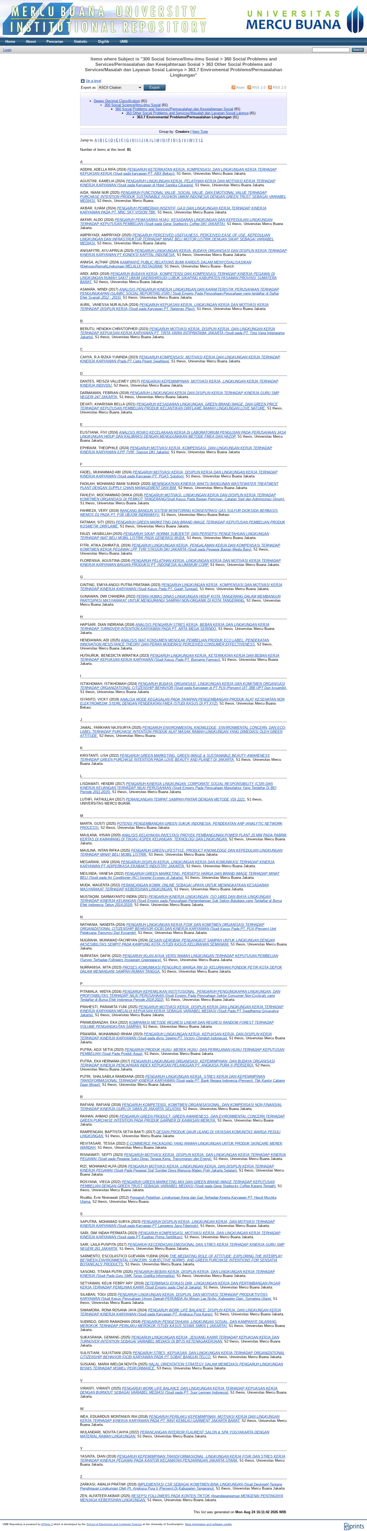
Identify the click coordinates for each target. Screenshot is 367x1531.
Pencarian (54, 42)
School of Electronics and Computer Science (114, 1524)
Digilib (103, 42)
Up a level (93, 81)
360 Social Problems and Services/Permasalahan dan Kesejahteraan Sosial (174, 109)
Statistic (80, 42)
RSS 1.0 (258, 87)
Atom (240, 87)
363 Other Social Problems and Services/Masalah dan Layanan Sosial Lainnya (187, 113)
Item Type (200, 132)
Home (10, 42)
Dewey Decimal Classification (117, 101)
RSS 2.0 (279, 87)
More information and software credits (208, 1524)
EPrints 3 (47, 1524)
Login (7, 50)
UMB (124, 42)
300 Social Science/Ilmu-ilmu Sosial (133, 105)
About (31, 42)
